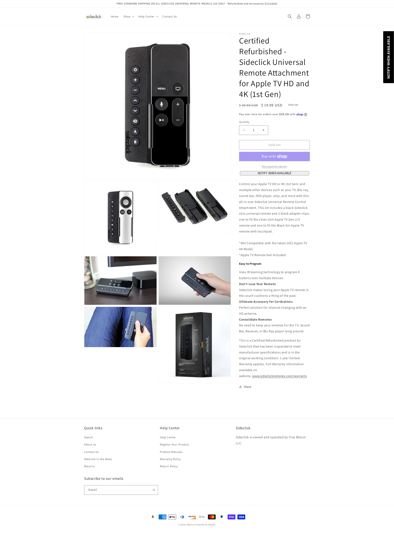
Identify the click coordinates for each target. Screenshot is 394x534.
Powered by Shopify (206, 524)
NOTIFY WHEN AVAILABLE (274, 173)
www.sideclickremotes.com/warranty (279, 376)
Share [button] (247, 387)
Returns (89, 466)
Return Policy (169, 466)
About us (90, 444)
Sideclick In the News (98, 459)
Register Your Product (174, 444)
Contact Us (91, 452)
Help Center (168, 437)
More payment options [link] (274, 166)
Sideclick (190, 524)
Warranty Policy (170, 459)
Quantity (244, 122)
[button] (128, 16)
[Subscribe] (153, 490)
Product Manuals (171, 452)
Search (88, 437)
